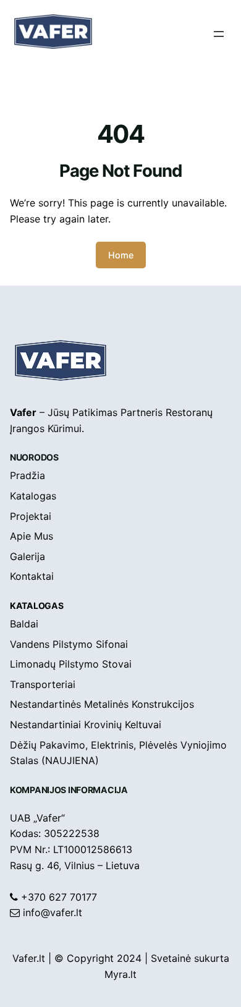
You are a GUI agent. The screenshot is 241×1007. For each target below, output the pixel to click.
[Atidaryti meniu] (218, 34)
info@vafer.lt (52, 912)
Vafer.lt (28, 958)
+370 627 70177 (59, 897)
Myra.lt (120, 974)
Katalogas (36, 605)
